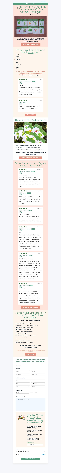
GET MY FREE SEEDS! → (30, 458)
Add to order (31, 444)
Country (33, 382)
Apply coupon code (33, 392)
